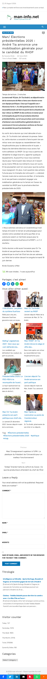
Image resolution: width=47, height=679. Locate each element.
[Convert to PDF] (30, 677)
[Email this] (23, 677)
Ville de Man (8, 32)
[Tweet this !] (8, 284)
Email (5, 533)
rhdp (6, 438)
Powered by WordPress (16, 674)
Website (5, 542)
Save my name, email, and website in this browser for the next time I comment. (23, 556)
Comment (6, 491)
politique (35, 436)
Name (5, 523)
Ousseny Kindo (9, 56)
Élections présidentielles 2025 (16, 436)
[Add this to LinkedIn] (12, 284)
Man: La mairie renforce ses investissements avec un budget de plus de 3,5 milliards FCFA (24, 8)
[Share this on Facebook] (4, 284)
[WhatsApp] (17, 284)
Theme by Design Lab (32, 674)
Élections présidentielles (19, 433)
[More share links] (21, 284)
